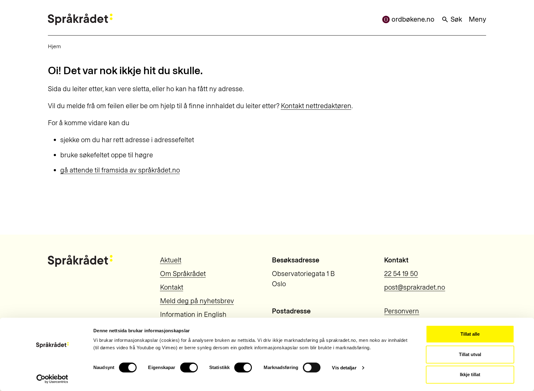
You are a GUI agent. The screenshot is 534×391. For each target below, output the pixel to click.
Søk (456, 19)
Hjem (54, 46)
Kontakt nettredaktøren (316, 106)
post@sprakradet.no (414, 287)
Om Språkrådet (183, 274)
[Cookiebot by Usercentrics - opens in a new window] (52, 379)
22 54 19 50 (401, 274)
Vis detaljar (344, 367)
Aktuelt (170, 260)
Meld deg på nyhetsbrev (197, 301)
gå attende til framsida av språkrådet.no (120, 170)
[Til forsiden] (80, 19)
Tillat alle (470, 334)
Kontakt (171, 287)
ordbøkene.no (413, 19)
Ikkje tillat (470, 374)
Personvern (401, 311)
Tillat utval (470, 354)
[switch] (189, 367)
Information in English (193, 314)
